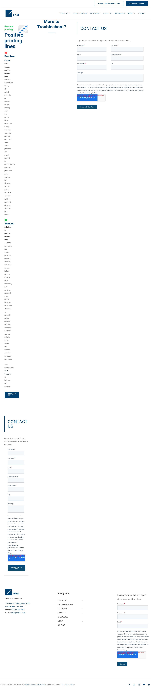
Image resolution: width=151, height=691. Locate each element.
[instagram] (139, 685)
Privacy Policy (41, 684)
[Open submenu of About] (82, 621)
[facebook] (129, 685)
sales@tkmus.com (18, 613)
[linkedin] (149, 685)
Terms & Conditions (68, 684)
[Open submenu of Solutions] (82, 608)
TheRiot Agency (30, 684)
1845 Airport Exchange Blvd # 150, (17, 603)
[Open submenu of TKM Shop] (82, 600)
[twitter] (134, 685)
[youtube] (144, 685)
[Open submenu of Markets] (82, 613)
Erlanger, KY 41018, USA (14, 606)
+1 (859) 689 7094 (17, 610)
